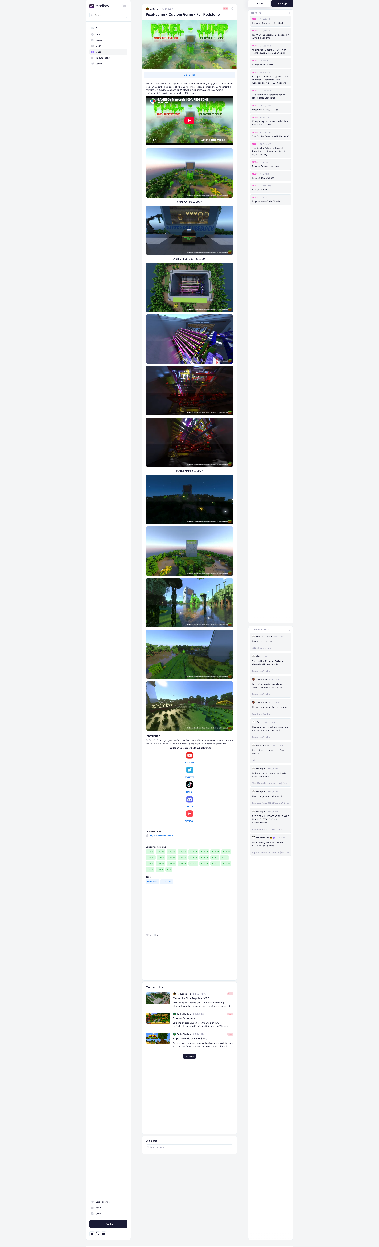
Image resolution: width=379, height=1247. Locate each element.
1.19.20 (226, 852)
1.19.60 (182, 852)
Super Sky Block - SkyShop (190, 1038)
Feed (98, 28)
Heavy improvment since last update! (270, 706)
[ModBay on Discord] (103, 1233)
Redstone (166, 882)
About (98, 1207)
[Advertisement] (167, 912)
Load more (189, 1056)
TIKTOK (189, 792)
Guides (99, 40)
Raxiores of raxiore (261, 670)
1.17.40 (171, 863)
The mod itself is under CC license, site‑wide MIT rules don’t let (269, 662)
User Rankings (103, 1201)
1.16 (169, 869)
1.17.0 (160, 869)
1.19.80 (160, 852)
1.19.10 (150, 858)
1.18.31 (171, 858)
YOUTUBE (190, 762)
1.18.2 (214, 858)
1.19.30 (215, 852)
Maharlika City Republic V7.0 (191, 998)
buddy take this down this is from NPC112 (268, 751)
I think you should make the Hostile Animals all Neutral (269, 774)
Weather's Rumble (261, 713)
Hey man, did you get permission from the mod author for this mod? (270, 728)
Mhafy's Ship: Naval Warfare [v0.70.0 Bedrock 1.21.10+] (270, 123)
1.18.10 (204, 858)
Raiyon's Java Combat (263, 178)
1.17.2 (150, 869)
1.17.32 (193, 863)
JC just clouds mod (262, 647)
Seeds (99, 63)
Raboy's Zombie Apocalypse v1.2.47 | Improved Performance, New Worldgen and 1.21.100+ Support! (270, 79)
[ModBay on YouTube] (91, 1233)
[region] (108, 631)
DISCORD (189, 806)
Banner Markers (259, 189)
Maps (98, 52)
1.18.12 (193, 858)
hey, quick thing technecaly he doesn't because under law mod (267, 685)
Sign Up (282, 3)
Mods (98, 46)
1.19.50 (193, 852)
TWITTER (189, 777)
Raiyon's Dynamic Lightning (265, 166)
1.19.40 (204, 852)
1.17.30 (204, 863)
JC (253, 759)
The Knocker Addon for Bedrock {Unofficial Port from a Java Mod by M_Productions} (269, 151)
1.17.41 (160, 863)
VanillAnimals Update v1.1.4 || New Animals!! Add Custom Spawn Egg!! (269, 51)
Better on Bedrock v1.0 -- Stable (268, 23)
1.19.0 (161, 858)
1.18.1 (224, 858)
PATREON (189, 821)
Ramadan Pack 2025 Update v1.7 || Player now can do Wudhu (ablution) (270, 802)
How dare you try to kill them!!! (267, 795)
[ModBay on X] (97, 1233)
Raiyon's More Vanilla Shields (266, 201)
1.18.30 (182, 858)
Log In (259, 3)
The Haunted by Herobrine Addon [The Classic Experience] (268, 96)
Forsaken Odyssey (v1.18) (265, 109)
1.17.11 (215, 863)
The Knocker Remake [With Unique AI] (270, 136)
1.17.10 (226, 863)
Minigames (152, 882)
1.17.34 (182, 863)
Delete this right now (262, 640)
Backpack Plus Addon (262, 64)
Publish (110, 1224)
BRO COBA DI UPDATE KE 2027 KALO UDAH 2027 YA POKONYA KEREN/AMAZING (270, 818)
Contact (99, 1213)
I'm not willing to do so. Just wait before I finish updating (268, 843)
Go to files (189, 74)
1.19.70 (171, 852)
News (98, 34)
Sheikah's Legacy (184, 1018)
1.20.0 (150, 852)
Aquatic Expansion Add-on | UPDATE (270, 851)
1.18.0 (150, 863)
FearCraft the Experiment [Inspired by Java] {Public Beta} (270, 36)
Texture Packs (103, 57)
